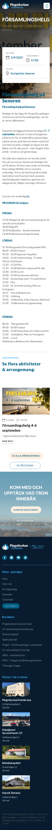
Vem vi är (7, 583)
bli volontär (25, 520)
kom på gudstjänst (26, 509)
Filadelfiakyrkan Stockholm (13, 820)
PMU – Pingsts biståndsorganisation (21, 660)
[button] (47, 6)
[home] (15, 6)
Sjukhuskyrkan (9, 639)
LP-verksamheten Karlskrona (17, 629)
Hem (4, 578)
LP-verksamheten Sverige (16, 649)
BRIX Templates (9, 817)
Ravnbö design (19, 814)
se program (25, 465)
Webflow (33, 817)
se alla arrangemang (26, 455)
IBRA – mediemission (13, 655)
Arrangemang (9, 589)
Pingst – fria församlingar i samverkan (22, 644)
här (28, 196)
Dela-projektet (10, 634)
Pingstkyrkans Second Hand (17, 623)
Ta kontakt (7, 599)
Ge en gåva (11, 605)
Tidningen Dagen (11, 665)
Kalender (7, 594)
